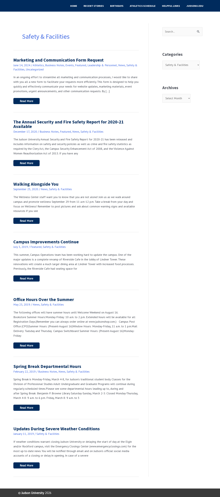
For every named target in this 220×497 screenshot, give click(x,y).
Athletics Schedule (143, 5)
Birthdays (116, 5)
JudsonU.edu (194, 5)
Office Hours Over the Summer (43, 299)
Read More (29, 101)
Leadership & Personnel (102, 65)
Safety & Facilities (92, 131)
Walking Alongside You (35, 184)
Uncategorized (35, 69)
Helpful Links (171, 5)
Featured (80, 65)
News (121, 65)
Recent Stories (94, 5)
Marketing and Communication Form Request (58, 60)
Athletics (38, 65)
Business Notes (54, 65)
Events (69, 65)
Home (73, 5)
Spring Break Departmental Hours (47, 366)
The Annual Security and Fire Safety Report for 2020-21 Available (68, 124)
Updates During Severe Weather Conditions (56, 429)
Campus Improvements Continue (46, 242)
